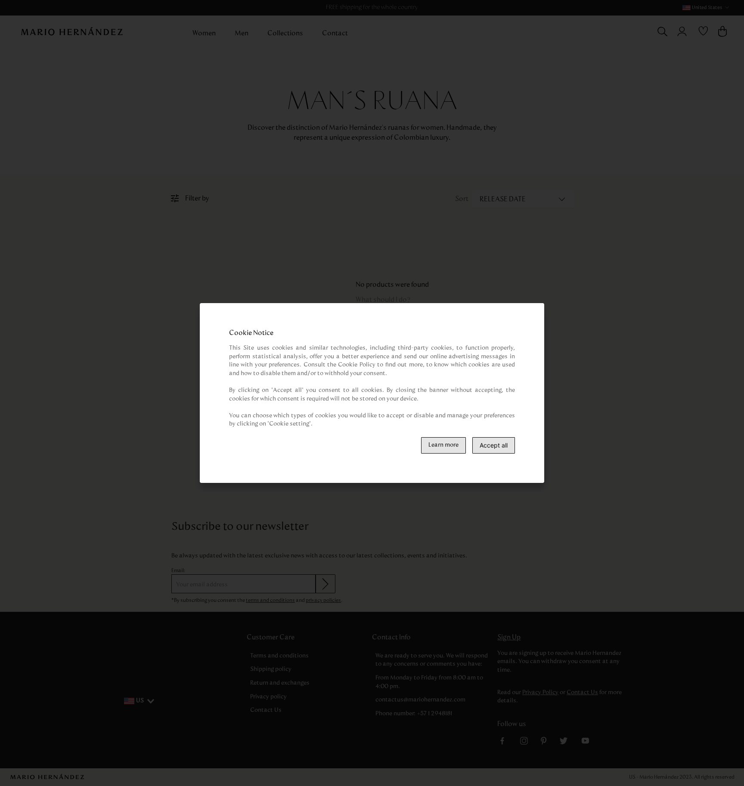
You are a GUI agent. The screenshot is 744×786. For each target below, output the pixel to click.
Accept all (494, 445)
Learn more (443, 445)
